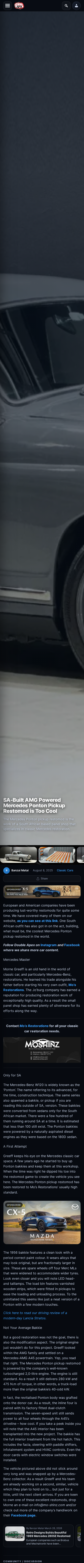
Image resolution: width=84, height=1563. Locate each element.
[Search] (66, 5)
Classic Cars (65, 870)
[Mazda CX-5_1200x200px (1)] (42, 891)
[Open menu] (7, 5)
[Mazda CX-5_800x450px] (42, 1222)
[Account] (76, 5)
